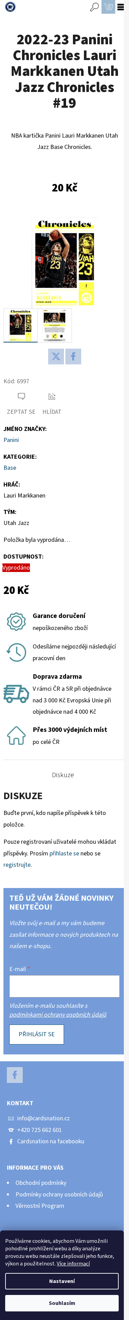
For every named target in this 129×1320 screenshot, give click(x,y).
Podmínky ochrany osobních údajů (59, 1194)
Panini (11, 440)
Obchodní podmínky (40, 1183)
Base (9, 468)
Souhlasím (62, 1303)
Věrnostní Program (39, 1206)
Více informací (73, 1264)
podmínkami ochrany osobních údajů (57, 1015)
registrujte (17, 865)
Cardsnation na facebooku (50, 1141)
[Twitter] (56, 356)
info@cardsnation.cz (43, 1118)
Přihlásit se (37, 1034)
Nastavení (62, 1281)
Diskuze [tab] (63, 775)
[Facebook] (73, 356)
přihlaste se (64, 853)
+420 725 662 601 (39, 1130)
